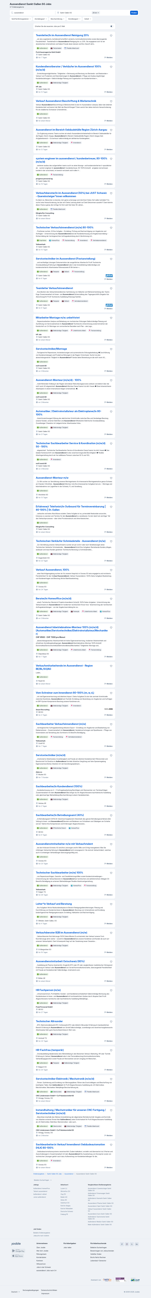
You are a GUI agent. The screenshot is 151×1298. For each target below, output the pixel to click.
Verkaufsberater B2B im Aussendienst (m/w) (61, 932)
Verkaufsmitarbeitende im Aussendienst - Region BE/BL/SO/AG (64, 667)
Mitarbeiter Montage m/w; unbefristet (58, 317)
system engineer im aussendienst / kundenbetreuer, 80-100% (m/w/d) (71, 160)
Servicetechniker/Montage (51, 348)
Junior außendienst (39, 1197)
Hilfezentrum (41, 1264)
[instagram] (127, 1244)
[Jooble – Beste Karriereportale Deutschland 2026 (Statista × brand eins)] (121, 1279)
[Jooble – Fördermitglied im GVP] (135, 1279)
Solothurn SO (65, 1203)
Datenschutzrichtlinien (49, 1290)
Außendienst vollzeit (40, 1194)
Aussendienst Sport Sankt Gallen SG (100, 1206)
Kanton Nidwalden (67, 1208)
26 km (95, 13)
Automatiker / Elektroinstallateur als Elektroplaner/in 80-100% (68, 413)
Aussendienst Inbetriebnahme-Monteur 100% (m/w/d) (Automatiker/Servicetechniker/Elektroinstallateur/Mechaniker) (72, 630)
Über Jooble (40, 1247)
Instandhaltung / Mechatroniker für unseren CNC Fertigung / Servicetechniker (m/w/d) (71, 1111)
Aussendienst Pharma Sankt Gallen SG (101, 1203)
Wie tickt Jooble (42, 1251)
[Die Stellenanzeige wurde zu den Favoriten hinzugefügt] (111, 35)
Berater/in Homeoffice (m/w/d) (53, 598)
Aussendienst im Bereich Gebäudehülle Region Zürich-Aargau (71, 129)
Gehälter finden (95, 1254)
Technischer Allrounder (49, 1021)
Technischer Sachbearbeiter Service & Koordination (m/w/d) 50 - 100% (70, 445)
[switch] (112, 26)
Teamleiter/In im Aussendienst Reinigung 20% (62, 35)
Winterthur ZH (65, 1191)
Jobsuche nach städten (41, 1236)
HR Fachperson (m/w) (48, 990)
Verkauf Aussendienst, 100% (52, 569)
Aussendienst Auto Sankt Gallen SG (100, 1214)
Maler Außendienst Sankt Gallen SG (100, 1224)
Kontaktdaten (41, 1257)
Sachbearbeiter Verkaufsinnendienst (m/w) (61, 723)
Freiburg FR (64, 1214)
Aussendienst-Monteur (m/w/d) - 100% (58, 380)
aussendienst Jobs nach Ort (46, 1270)
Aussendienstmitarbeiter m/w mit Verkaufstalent (64, 843)
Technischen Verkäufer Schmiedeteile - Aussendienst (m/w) (70, 541)
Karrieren (39, 1261)
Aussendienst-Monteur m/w (52, 477)
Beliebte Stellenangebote (41, 1233)
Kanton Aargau (65, 1206)
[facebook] (122, 1244)
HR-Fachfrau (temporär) (50, 1050)
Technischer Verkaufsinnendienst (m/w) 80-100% (64, 227)
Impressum (45, 1293)
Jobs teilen (67, 1247)
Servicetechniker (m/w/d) (50, 755)
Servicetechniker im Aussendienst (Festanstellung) (65, 258)
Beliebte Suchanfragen (41, 1180)
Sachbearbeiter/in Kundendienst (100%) (59, 786)
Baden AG (64, 1197)
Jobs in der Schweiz (43, 1267)
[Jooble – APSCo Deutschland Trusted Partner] (107, 1279)
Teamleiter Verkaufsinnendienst (54, 288)
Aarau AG (64, 1200)
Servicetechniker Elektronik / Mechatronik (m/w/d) (65, 1078)
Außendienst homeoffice (41, 1188)
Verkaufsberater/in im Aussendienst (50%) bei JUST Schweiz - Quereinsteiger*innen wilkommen (71, 194)
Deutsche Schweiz (67, 1211)
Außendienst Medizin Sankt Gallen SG (100, 1222)
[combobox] (15, 1292)
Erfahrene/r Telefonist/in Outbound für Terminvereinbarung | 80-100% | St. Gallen (71, 508)
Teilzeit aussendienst (40, 1191)
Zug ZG (63, 1194)
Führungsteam (41, 1254)
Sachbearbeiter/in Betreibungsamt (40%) (60, 815)
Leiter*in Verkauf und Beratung (54, 903)
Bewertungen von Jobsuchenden (102, 1251)
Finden (134, 13)
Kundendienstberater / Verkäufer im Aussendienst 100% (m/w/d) (68, 68)
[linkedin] (137, 1244)
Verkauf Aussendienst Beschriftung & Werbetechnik (66, 100)
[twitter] (132, 1244)
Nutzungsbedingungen (31, 1290)
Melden (110, 57)
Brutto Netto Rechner (98, 1257)
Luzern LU (64, 1188)
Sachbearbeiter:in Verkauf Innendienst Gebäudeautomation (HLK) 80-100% (70, 1146)
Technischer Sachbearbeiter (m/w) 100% (59, 872)
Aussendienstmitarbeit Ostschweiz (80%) (60, 961)
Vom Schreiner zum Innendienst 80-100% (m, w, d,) (65, 692)
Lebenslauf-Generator (98, 1261)
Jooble (137, 1292)
